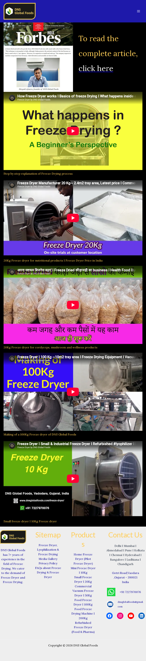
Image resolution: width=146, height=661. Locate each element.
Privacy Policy (48, 563)
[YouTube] (131, 616)
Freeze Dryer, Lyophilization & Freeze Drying (48, 549)
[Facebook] (109, 616)
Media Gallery (48, 559)
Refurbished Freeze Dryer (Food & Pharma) (83, 627)
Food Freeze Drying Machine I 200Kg (83, 613)
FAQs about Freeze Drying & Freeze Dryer (48, 572)
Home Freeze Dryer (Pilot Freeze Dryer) (83, 559)
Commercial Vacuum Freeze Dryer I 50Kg (83, 590)
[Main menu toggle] (138, 11)
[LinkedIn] (141, 616)
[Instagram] (120, 616)
